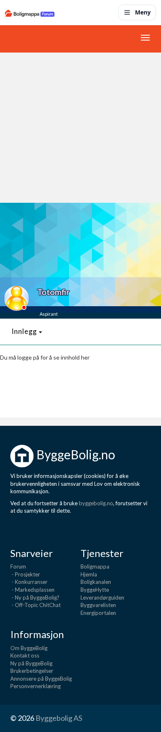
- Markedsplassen (32, 589)
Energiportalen (98, 613)
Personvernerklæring (35, 686)
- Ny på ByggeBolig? (34, 597)
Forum (18, 566)
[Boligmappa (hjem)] (29, 12)
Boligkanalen (95, 581)
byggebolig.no (96, 503)
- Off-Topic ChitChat (35, 605)
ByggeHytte (94, 589)
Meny (143, 12)
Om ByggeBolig (28, 648)
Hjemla (88, 574)
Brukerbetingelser (31, 670)
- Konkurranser (28, 581)
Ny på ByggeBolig (31, 663)
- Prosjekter (25, 574)
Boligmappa (94, 566)
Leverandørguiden (102, 597)
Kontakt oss (24, 655)
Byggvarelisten (98, 605)
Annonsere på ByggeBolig (41, 678)
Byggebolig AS (59, 717)
